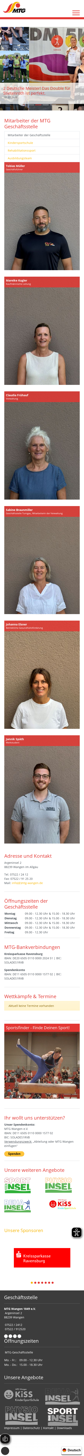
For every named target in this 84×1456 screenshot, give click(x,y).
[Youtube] (19, 1336)
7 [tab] (53, 1283)
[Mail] (10, 1336)
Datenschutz (31, 1428)
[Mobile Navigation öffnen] (76, 12)
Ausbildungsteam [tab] (20, 158)
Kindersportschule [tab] (20, 143)
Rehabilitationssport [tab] (21, 150)
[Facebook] (6, 1336)
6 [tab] (49, 1283)
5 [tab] (46, 1283)
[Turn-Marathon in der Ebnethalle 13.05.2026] (42, 68)
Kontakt (48, 1428)
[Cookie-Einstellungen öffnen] (5, 1451)
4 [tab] (42, 1283)
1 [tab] (32, 1283)
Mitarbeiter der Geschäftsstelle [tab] (29, 135)
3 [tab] (39, 1283)
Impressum (12, 1428)
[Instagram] (15, 1336)
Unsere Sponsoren (23, 1230)
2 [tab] (35, 1283)
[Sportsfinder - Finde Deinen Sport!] (42, 1061)
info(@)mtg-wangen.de (27, 883)
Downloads (64, 1428)
